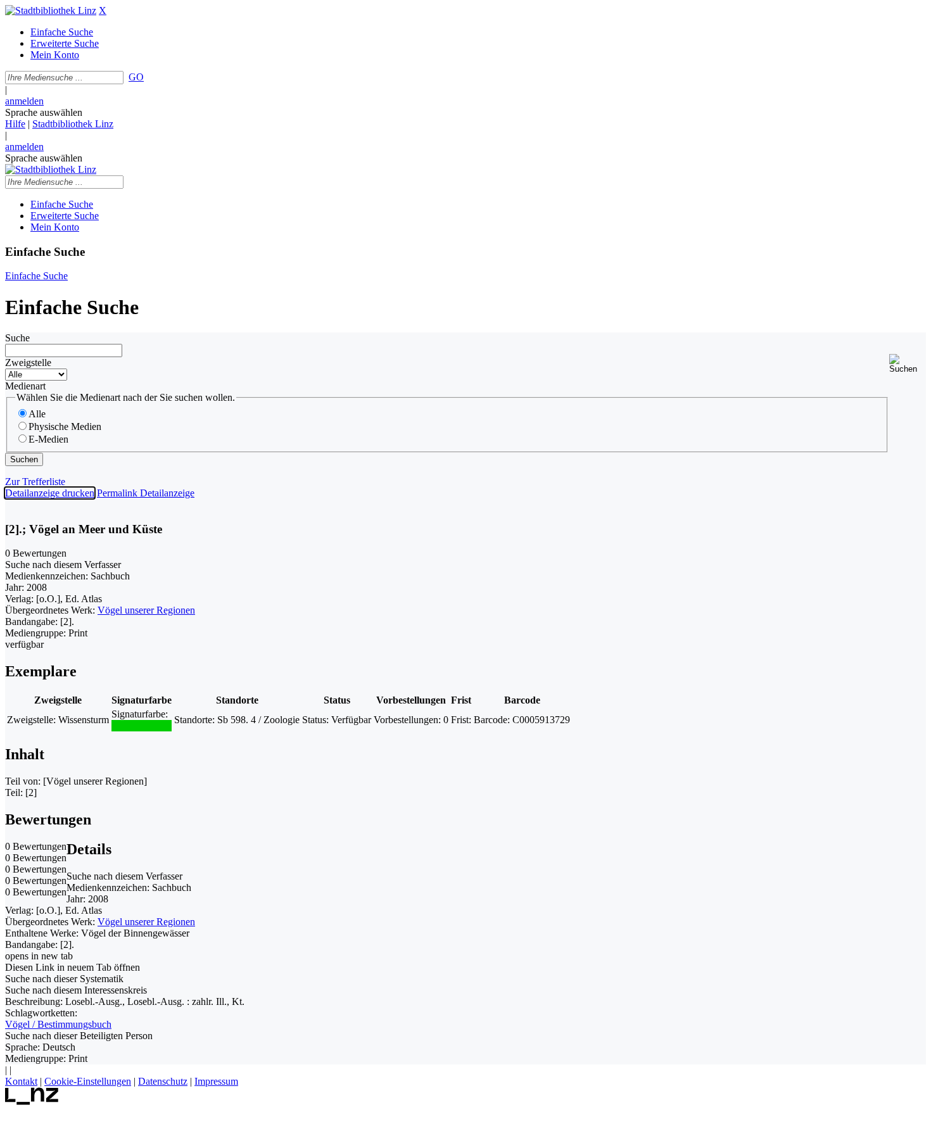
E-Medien (48, 439)
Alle (37, 413)
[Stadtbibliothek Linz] (50, 10)
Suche (17, 337)
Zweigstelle (28, 362)
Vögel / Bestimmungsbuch (58, 1024)
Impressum (216, 1081)
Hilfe (15, 123)
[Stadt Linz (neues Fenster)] (32, 1101)
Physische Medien (64, 426)
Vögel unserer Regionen (146, 610)
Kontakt (21, 1081)
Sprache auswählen (43, 112)
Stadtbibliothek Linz (72, 123)
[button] (907, 364)
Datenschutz (162, 1081)
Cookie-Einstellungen (87, 1081)
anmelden (24, 101)
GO (136, 77)
